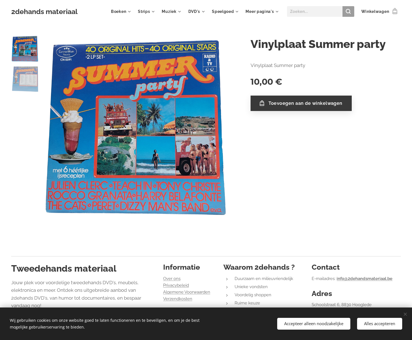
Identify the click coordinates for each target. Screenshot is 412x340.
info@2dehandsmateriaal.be (364, 278)
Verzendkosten (177, 298)
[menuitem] (121, 11)
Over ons (171, 278)
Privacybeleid (176, 285)
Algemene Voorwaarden (186, 292)
